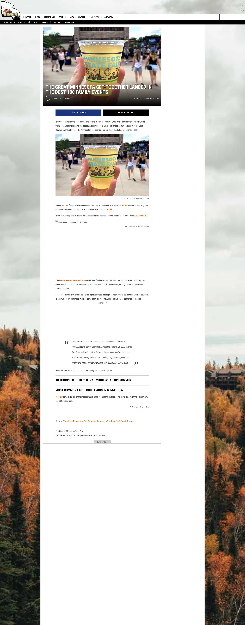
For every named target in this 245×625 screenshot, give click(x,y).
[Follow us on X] (242, 17)
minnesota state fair (74, 431)
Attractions (49, 17)
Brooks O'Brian (56, 98)
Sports (71, 17)
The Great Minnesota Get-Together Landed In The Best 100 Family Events (98, 421)
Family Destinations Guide (71, 280)
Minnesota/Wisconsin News (94, 435)
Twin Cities (57, 22)
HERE (124, 205)
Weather (81, 17)
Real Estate (94, 17)
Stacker (59, 397)
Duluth (34, 22)
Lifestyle (27, 17)
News (37, 17)
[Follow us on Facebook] (235, 17)
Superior (45, 22)
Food (61, 17)
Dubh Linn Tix (9, 22)
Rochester (69, 22)
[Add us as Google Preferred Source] (229, 17)
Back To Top (102, 442)
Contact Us (108, 17)
